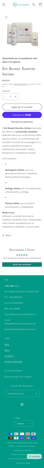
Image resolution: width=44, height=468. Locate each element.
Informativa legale (23, 463)
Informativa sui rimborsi (26, 446)
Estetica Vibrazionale (20, 443)
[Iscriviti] (36, 393)
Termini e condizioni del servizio (23, 454)
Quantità (6, 91)
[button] (3, 4)
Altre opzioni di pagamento (22, 121)
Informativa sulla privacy (23, 450)
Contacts (9, 355)
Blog (7, 344)
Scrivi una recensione (22, 264)
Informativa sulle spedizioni (19, 459)
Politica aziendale (14, 361)
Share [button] (8, 235)
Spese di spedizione (21, 84)
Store (7, 350)
